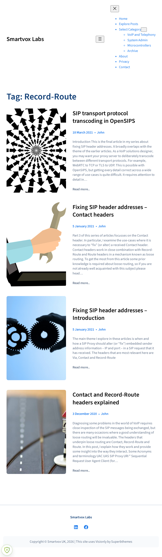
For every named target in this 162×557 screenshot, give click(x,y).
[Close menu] (115, 8)
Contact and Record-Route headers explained (106, 398)
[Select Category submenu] (144, 29)
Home (123, 18)
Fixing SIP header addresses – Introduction (110, 314)
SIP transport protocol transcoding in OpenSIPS (104, 117)
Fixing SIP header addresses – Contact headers (110, 211)
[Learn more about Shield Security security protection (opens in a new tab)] (7, 550)
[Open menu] (100, 39)
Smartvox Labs (25, 39)
